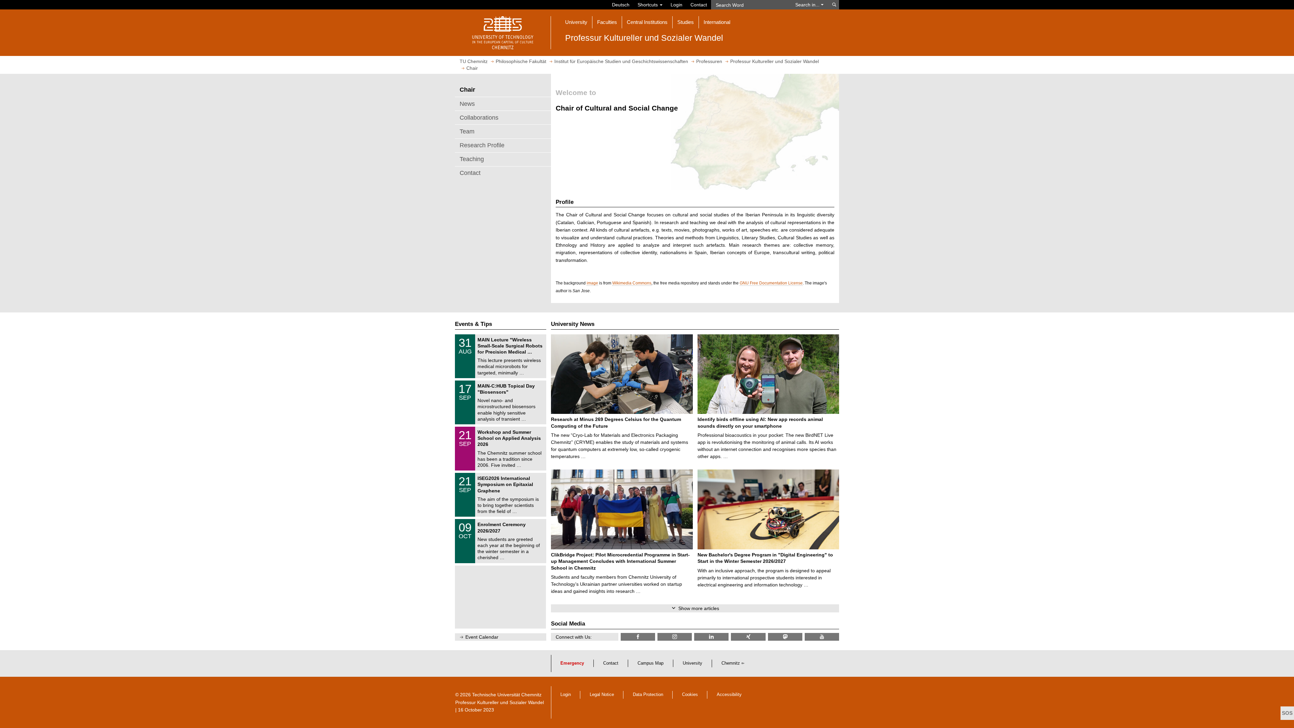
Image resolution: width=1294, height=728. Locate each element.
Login (676, 4)
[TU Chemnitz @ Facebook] (638, 637)
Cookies (690, 694)
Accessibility (729, 694)
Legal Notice (602, 694)
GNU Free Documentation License (771, 283)
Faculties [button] (607, 22)
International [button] (717, 22)
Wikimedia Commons (631, 283)
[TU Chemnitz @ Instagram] (674, 637)
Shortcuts (648, 4)
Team (467, 131)
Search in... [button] (808, 4)
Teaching (472, 159)
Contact (698, 4)
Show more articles (698, 608)
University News (572, 324)
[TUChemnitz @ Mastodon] (785, 637)
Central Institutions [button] (647, 22)
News (467, 103)
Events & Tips (473, 324)
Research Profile (482, 145)
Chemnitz (730, 663)
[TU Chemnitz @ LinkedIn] (711, 637)
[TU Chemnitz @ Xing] (748, 637)
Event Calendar (481, 637)
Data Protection (648, 694)
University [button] (576, 22)
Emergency (572, 663)
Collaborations (479, 117)
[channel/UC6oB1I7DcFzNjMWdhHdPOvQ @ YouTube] (822, 637)
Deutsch (620, 4)
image (592, 283)
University (692, 663)
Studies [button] (685, 22)
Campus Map (651, 663)
